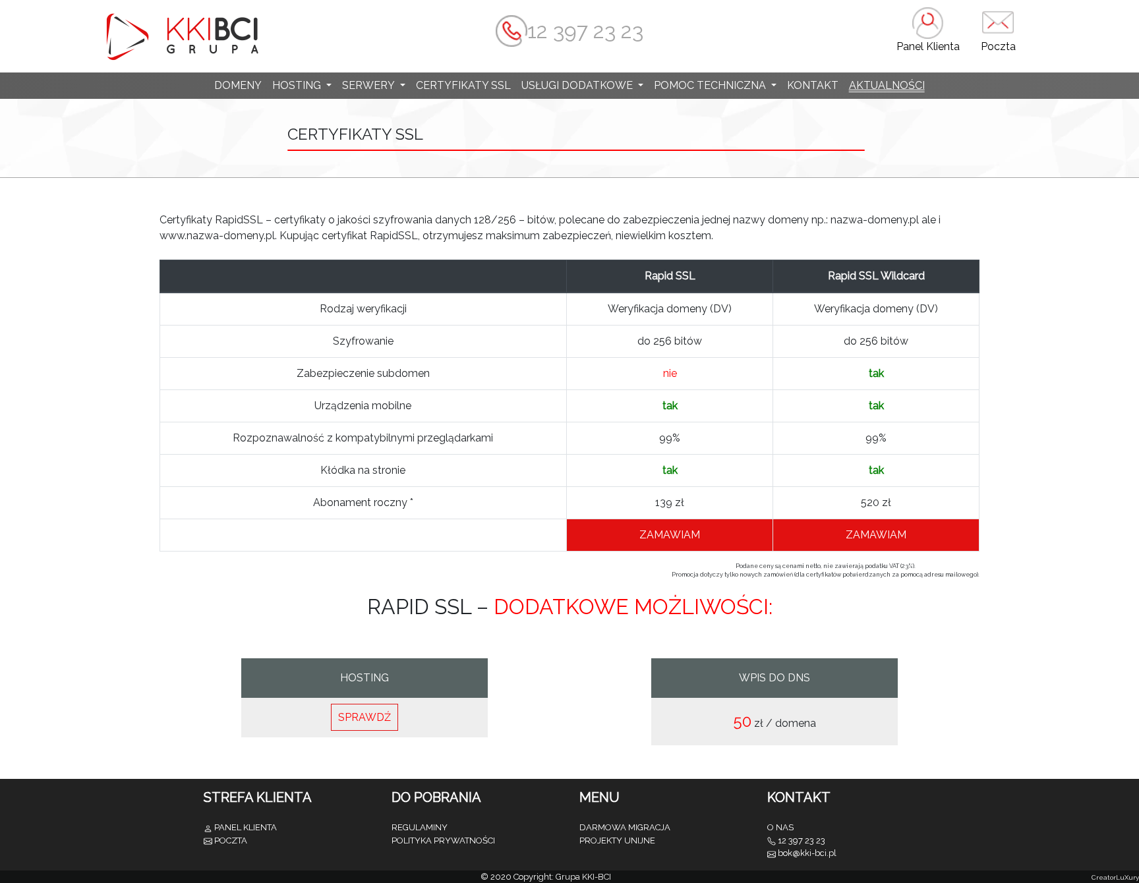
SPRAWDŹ (364, 717)
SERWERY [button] (369, 85)
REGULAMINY (420, 827)
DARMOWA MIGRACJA (624, 827)
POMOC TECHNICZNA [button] (711, 85)
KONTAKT (812, 85)
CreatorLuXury (1115, 877)
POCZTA (230, 840)
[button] (928, 36)
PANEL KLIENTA (245, 827)
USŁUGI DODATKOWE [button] (578, 85)
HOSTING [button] (298, 85)
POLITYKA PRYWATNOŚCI (443, 840)
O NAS (780, 827)
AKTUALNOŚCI (887, 85)
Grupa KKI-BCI (583, 877)
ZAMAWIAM (669, 534)
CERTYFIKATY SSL (463, 85)
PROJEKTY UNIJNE (617, 840)
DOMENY (238, 85)
